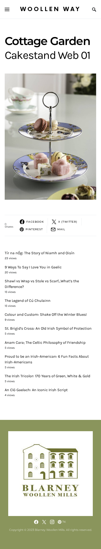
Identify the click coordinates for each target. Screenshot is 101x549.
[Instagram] (52, 522)
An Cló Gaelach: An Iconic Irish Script (36, 390)
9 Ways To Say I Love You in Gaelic (33, 267)
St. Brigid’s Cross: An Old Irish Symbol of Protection (48, 328)
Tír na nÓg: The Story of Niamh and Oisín (39, 253)
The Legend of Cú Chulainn (27, 300)
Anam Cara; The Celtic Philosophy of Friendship (45, 342)
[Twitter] (44, 522)
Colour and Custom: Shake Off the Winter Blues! (46, 314)
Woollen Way (50, 9)
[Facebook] (36, 522)
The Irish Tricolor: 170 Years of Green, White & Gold (47, 376)
